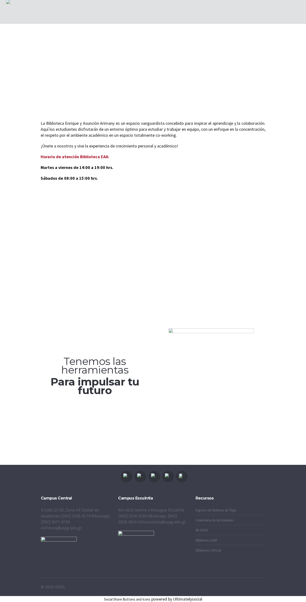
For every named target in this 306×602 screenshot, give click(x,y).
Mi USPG (202, 530)
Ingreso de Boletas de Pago (216, 510)
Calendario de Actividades (215, 520)
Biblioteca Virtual (208, 550)
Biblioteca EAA (206, 540)
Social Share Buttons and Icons (127, 599)
